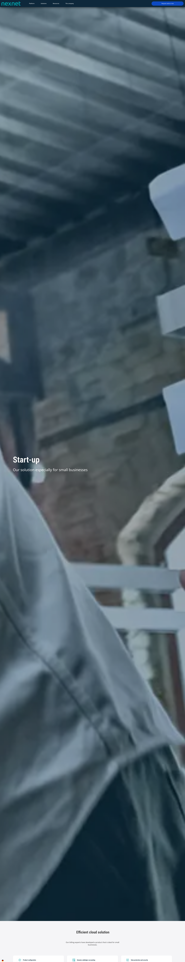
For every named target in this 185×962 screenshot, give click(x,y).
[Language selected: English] (91, 961)
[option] (3, 960)
